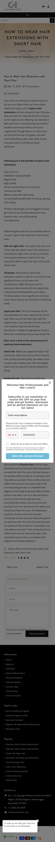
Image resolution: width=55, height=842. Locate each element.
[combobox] (12, 435)
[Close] (50, 382)
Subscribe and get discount (27, 456)
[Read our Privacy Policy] (48, 448)
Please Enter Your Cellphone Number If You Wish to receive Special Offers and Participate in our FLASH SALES (27, 426)
